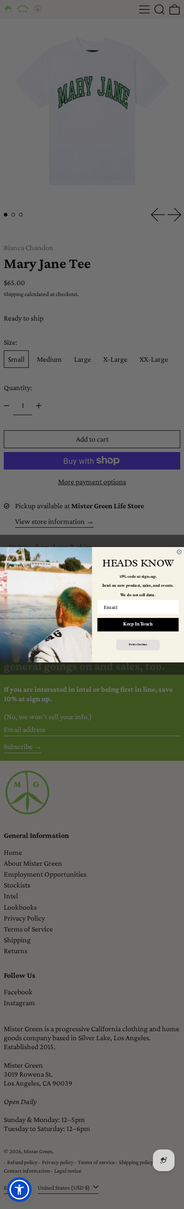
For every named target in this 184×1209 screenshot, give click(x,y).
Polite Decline (138, 644)
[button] (19, 1190)
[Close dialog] (179, 551)
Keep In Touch (137, 624)
